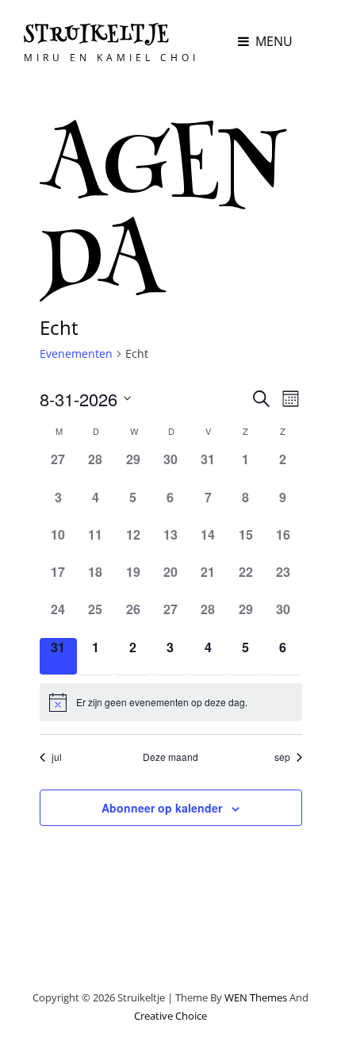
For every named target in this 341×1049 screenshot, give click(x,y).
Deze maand (170, 757)
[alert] (171, 702)
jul (57, 757)
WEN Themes (255, 997)
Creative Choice (170, 1016)
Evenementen (76, 353)
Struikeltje (97, 35)
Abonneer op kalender (162, 808)
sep (282, 757)
